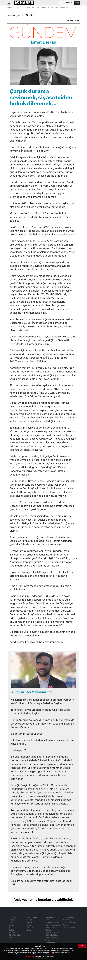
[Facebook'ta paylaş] (27, 16)
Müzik (29, 922)
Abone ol (68, 3)
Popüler (70, 8)
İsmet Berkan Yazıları (69, 919)
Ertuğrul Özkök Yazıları (69, 924)
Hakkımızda (50, 943)
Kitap (77, 8)
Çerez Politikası (29, 956)
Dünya (43, 8)
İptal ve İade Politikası (50, 929)
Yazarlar (19, 8)
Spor (56, 8)
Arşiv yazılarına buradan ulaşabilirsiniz (43, 899)
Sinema (30, 925)
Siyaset (27, 8)
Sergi (29, 930)
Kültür (50, 8)
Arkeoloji (30, 920)
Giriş (77, 3)
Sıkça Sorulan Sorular (51, 939)
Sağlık (62, 8)
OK (82, 946)
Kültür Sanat (32, 917)
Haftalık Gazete (70, 927)
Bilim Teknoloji (15, 935)
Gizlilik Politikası (52, 935)
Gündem (11, 8)
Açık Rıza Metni (52, 933)
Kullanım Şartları (52, 922)
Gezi (10, 938)
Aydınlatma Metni (50, 919)
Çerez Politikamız (53, 925)
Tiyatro (30, 927)
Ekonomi (35, 8)
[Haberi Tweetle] (22, 16)
